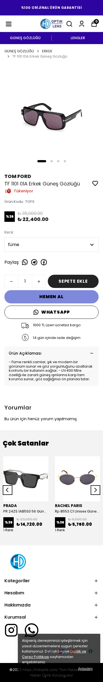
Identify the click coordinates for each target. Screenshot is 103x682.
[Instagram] (11, 630)
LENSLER (78, 38)
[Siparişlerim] (81, 23)
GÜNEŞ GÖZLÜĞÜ (25, 38)
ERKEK (47, 51)
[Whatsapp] (31, 630)
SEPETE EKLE (73, 281)
